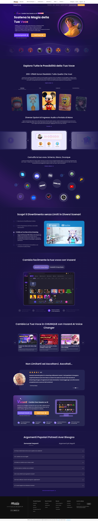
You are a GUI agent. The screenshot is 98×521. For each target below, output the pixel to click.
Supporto (81, 1)
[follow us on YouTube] (15, 510)
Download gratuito (20, 35)
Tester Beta (58, 509)
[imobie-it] (18, 2)
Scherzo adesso (48, 166)
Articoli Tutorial (58, 505)
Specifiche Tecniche (64, 5)
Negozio (72, 1)
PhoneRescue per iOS (37, 509)
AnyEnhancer (47, 505)
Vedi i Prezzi (81, 5)
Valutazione (58, 5)
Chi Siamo (69, 503)
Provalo (48, 126)
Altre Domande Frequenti (48, 490)
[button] (83, 342)
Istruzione (57, 507)
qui (58, 519)
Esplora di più (48, 83)
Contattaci (69, 505)
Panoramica (49, 5)
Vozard (15, 5)
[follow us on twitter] (13, 510)
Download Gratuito (72, 5)
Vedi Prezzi (37, 35)
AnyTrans (34, 507)
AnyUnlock (35, 503)
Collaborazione (69, 507)
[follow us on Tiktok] (18, 510)
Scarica (76, 1)
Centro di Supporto (59, 503)
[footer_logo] (14, 503)
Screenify (46, 503)
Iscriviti (89, 503)
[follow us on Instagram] (16, 510)
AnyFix (34, 511)
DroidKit (34, 505)
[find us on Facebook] (11, 510)
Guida (54, 5)
